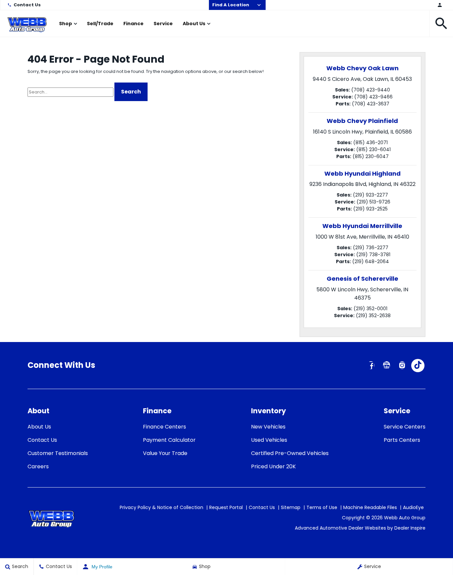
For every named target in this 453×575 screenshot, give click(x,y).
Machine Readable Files (370, 507)
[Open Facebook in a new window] (371, 365)
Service (163, 23)
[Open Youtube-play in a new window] (386, 365)
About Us (194, 23)
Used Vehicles (269, 440)
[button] (441, 23)
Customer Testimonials (58, 453)
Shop (65, 23)
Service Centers (404, 427)
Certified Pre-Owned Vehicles (290, 453)
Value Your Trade (165, 453)
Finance (133, 23)
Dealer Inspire (409, 528)
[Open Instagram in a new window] (402, 365)
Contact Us (27, 5)
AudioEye (413, 507)
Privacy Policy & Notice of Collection (161, 507)
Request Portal (226, 507)
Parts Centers (402, 440)
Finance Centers (164, 427)
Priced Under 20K (273, 466)
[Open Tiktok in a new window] (417, 365)
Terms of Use (321, 507)
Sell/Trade (100, 23)
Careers (38, 466)
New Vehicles (268, 427)
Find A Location (230, 5)
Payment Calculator (169, 440)
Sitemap (290, 507)
